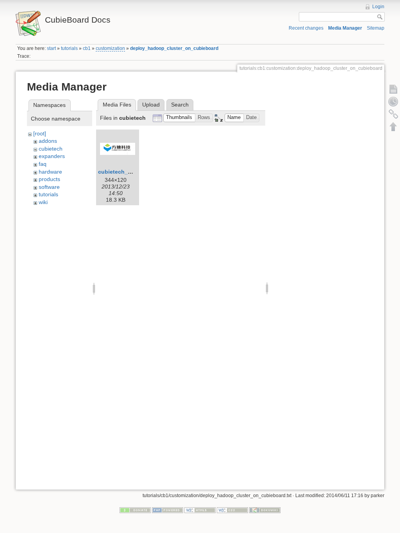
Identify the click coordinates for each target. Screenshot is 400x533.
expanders (52, 156)
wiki (43, 202)
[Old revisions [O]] (393, 101)
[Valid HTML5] (200, 509)
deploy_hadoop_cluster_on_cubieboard (174, 48)
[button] (179, 118)
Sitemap (375, 28)
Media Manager (345, 28)
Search (180, 104)
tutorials (69, 48)
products (49, 179)
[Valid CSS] (232, 509)
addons (48, 141)
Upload (151, 104)
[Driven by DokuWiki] (264, 509)
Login (378, 6)
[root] (39, 133)
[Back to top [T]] (393, 126)
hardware (50, 172)
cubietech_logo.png (125, 172)
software (49, 187)
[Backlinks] (393, 114)
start (51, 48)
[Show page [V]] (393, 89)
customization (110, 48)
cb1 (87, 48)
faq (42, 164)
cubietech (50, 149)
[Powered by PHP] (167, 509)
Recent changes (306, 28)
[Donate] (135, 509)
